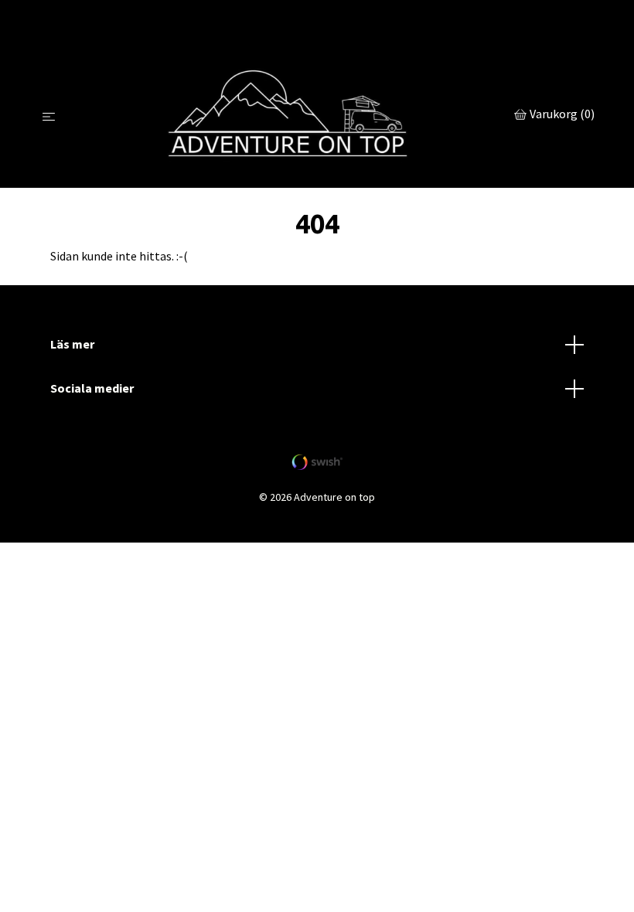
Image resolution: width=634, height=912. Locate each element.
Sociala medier (92, 388)
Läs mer (72, 344)
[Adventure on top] (288, 115)
